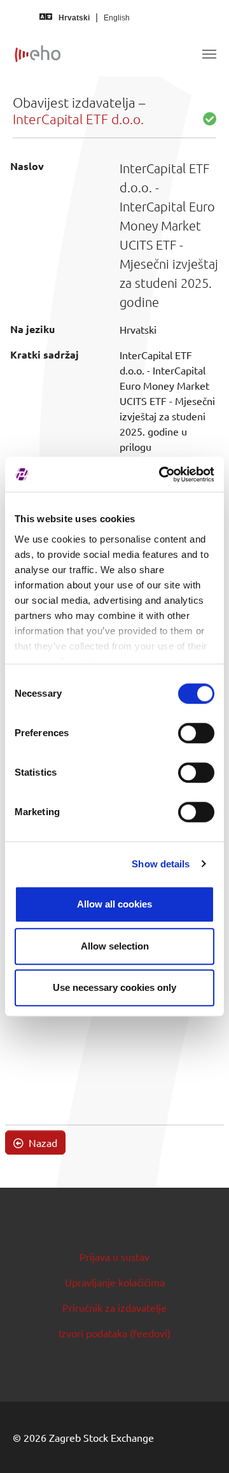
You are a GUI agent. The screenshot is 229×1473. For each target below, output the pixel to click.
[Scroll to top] (201, 1445)
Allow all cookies (114, 904)
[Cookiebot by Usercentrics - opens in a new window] (161, 474)
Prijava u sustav (114, 1256)
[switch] (196, 733)
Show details (161, 863)
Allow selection (115, 946)
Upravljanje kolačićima (115, 1282)
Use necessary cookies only (114, 987)
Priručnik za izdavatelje (114, 1307)
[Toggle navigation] (209, 54)
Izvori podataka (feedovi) (114, 1333)
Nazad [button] (41, 1142)
